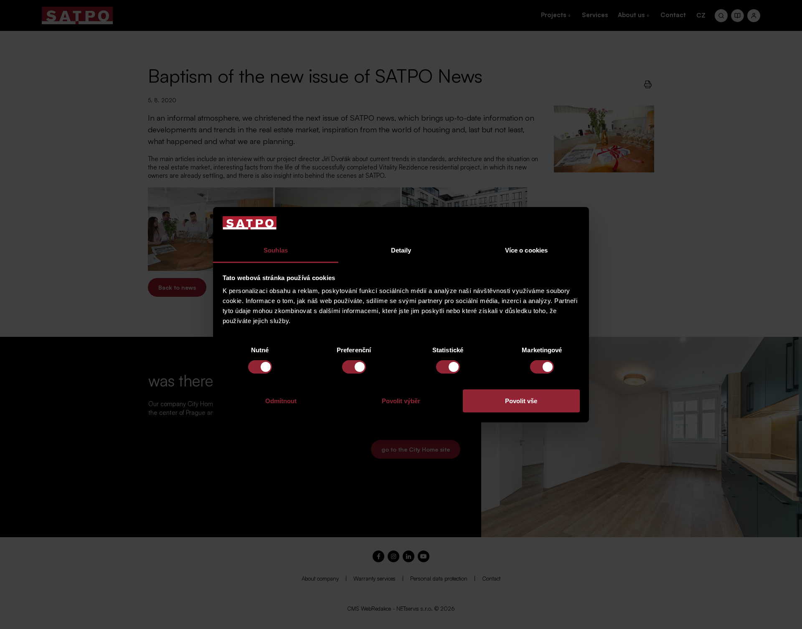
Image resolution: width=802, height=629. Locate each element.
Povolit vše (521, 400)
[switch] (354, 367)
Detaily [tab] (401, 250)
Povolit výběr (401, 400)
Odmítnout (281, 400)
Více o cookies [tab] (526, 250)
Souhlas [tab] (276, 250)
